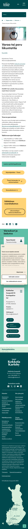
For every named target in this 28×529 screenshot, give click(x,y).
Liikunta (17, 20)
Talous (3, 436)
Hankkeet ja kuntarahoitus (19, 411)
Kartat (17, 433)
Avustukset (18, 435)
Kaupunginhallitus (7, 427)
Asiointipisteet (19, 397)
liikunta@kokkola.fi (12, 314)
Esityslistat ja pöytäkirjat (5, 422)
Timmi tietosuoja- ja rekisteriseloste (13, 181)
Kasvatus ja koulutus (7, 400)
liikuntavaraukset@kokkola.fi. (11, 126)
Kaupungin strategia (5, 433)
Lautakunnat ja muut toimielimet (6, 430)
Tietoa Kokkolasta (20, 430)
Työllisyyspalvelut (6, 408)
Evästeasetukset (6, 476)
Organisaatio (18, 425)
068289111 (9, 309)
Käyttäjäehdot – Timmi (13, 172)
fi (18, 4)
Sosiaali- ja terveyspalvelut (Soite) (6, 404)
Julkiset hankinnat (20, 405)
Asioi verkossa (19, 399)
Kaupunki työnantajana (19, 428)
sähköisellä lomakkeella (9, 152)
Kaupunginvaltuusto (7, 425)
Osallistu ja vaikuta (7, 438)
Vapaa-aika (9, 20)
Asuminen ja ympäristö (5, 398)
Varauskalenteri (11, 190)
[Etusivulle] (6, 4)
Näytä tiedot (20, 272)
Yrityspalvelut (5, 410)
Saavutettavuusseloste (16, 472)
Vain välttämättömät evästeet (14, 281)
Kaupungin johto (19, 422)
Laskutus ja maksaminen (18, 402)
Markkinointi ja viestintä (19, 408)
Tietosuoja (5, 472)
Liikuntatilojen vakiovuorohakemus (14, 211)
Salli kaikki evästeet (14, 276)
